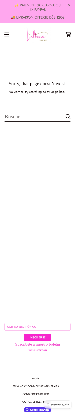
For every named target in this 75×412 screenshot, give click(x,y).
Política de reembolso (35, 401)
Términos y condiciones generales (36, 386)
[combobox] (37, 117)
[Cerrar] (69, 5)
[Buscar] (68, 116)
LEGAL (35, 378)
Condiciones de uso (35, 394)
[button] (6, 35)
